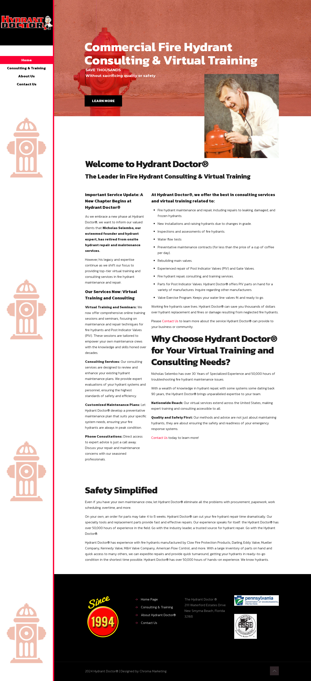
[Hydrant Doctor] (26, 26)
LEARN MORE (103, 101)
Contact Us (170, 320)
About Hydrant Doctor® (158, 614)
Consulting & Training (157, 607)
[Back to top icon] (274, 670)
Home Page (149, 599)
